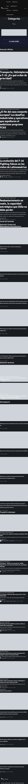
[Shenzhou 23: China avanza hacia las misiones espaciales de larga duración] (14, 465)
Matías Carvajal (5, 219)
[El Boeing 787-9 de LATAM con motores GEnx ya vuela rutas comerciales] (14, 612)
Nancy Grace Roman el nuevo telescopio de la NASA (13, 451)
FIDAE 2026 (11, 592)
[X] (2, 781)
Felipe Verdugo (6, 601)
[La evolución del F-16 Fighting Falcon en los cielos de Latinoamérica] (14, 148)
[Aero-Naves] (4, 8)
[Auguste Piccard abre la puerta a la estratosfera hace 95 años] (14, 263)
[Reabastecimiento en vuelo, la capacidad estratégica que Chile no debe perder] (14, 188)
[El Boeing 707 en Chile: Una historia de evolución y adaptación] (14, 317)
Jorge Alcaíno (4, 658)
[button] (22, 8)
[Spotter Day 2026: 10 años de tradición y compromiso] (14, 235)
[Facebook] (1, 781)
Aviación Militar (4, 69)
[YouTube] (3, 781)
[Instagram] (4, 781)
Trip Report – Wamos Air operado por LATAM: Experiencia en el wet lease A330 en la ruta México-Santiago (13, 565)
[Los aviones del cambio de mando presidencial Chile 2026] (14, 522)
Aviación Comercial (5, 561)
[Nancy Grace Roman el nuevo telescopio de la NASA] (14, 439)
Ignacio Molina (4, 630)
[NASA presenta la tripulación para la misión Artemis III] (14, 412)
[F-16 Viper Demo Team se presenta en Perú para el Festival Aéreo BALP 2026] (14, 345)
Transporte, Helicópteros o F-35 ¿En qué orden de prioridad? (14, 75)
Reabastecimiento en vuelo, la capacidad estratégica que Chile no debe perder (13, 205)
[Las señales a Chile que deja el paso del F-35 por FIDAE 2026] (14, 583)
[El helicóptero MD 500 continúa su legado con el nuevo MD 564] (14, 728)
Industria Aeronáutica (13, 109)
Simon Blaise (4, 88)
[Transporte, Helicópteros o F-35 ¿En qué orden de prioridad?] (14, 60)
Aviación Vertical (4, 376)
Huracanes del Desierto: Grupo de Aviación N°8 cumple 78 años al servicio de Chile (12, 654)
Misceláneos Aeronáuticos (6, 532)
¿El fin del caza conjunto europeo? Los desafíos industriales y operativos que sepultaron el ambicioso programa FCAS (14, 119)
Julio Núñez (4, 137)
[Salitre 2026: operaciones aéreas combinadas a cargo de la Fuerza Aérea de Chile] (14, 669)
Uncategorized (12, 198)
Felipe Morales (6, 540)
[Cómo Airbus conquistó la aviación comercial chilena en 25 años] (14, 755)
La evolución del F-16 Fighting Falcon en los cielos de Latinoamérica (13, 164)
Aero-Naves (4, 571)
